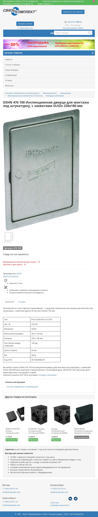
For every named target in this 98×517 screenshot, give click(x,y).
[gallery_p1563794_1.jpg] (9, 237)
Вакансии (9, 85)
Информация (11, 75)
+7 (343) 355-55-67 (58, 488)
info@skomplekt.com (11, 492)
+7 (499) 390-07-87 (25, 28)
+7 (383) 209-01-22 (10, 501)
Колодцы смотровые (48, 375)
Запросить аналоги (11, 276)
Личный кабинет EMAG (73, 28)
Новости (8, 59)
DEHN (18, 273)
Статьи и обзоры (12, 64)
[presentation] (9, 421)
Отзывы (8, 80)
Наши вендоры (11, 70)
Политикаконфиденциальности (59, 503)
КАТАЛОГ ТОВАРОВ (13, 53)
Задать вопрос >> (45, 4)
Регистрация (75, 25)
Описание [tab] (9, 301)
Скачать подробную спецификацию (22, 386)
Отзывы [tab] (21, 301)
